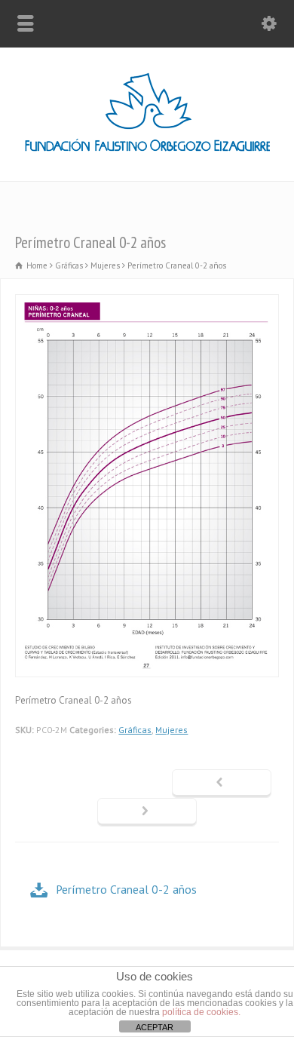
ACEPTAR (154, 1027)
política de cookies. (201, 1012)
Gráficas (135, 729)
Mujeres (171, 729)
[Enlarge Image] (147, 303)
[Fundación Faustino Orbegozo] (147, 149)
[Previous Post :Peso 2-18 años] (221, 783)
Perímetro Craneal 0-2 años (126, 889)
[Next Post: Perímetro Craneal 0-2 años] (147, 812)
